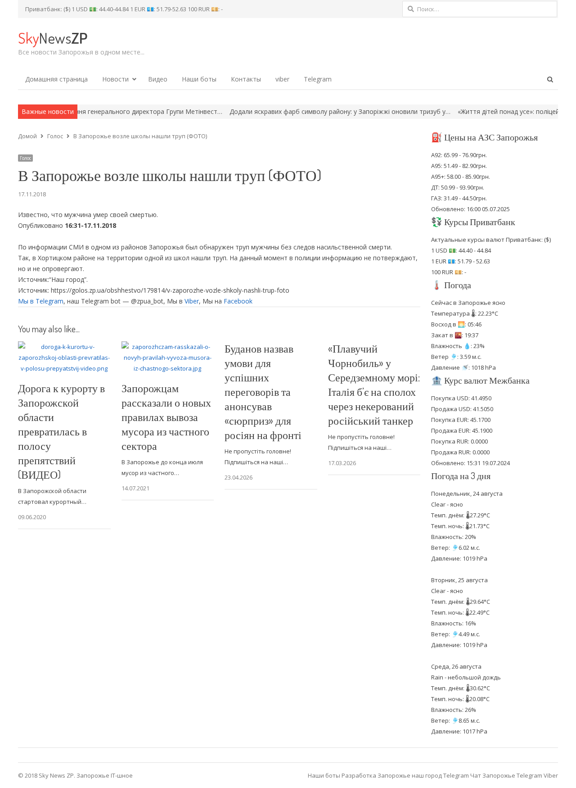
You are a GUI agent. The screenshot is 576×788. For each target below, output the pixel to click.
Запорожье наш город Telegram (423, 775)
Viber (191, 301)
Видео (157, 79)
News (52, 37)
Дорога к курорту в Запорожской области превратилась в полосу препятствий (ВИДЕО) (61, 431)
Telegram (318, 79)
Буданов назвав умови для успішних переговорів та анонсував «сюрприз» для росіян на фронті (263, 391)
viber (282, 79)
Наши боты (199, 79)
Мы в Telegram (40, 301)
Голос (25, 158)
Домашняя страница (56, 79)
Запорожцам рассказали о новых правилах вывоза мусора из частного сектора (166, 417)
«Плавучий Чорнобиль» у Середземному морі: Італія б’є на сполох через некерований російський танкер (374, 384)
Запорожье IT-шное (104, 775)
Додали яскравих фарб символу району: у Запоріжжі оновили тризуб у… (315, 111)
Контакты (246, 79)
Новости (115, 79)
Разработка (360, 775)
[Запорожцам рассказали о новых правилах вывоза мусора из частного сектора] (168, 347)
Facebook (238, 301)
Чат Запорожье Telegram (506, 775)
